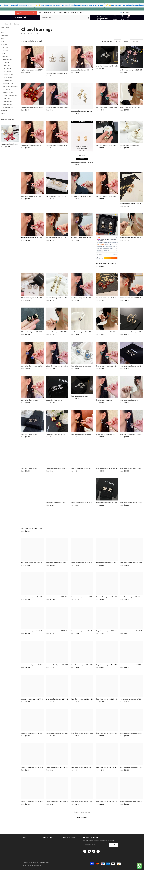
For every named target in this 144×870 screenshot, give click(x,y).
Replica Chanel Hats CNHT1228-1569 (9, 144)
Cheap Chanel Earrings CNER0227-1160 (106, 733)
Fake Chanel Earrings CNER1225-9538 (130, 203)
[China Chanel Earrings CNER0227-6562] (131, 549)
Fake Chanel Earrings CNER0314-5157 (31, 298)
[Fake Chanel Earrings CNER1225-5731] (57, 224)
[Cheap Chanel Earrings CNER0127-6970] (82, 754)
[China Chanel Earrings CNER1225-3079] (82, 489)
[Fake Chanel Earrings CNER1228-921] (131, 132)
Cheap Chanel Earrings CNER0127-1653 (57, 801)
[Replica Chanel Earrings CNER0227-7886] (32, 94)
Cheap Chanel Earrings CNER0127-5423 (131, 767)
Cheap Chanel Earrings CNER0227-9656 (82, 699)
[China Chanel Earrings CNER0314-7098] (131, 489)
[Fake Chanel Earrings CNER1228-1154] (107, 183)
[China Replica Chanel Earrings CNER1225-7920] (57, 353)
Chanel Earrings (14, 24)
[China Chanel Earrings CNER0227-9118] (107, 549)
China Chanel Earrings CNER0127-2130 (130, 597)
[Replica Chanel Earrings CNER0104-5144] (82, 140)
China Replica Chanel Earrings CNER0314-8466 (54, 400)
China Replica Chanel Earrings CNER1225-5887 (82, 366)
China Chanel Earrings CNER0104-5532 (81, 631)
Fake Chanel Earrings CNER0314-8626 (130, 238)
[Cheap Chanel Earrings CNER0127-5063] (32, 788)
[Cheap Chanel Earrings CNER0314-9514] (32, 652)
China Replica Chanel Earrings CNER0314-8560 (29, 400)
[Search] (65, 17)
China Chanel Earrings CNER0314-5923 (56, 562)
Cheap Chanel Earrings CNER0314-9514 (32, 665)
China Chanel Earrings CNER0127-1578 (31, 631)
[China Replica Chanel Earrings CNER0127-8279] (82, 421)
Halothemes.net (37, 865)
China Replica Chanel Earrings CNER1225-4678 (107, 366)
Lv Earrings (6, 62)
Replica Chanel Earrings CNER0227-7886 (32, 107)
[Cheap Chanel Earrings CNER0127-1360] (82, 788)
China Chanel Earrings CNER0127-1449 (56, 631)
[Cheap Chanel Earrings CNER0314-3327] (107, 652)
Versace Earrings (8, 107)
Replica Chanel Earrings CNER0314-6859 (57, 73)
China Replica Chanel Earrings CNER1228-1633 (32, 366)
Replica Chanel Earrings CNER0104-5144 (82, 162)
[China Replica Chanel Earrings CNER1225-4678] (107, 353)
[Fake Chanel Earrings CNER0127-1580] (57, 319)
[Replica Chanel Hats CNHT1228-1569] (10, 133)
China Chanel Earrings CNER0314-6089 (31, 562)
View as (24, 41)
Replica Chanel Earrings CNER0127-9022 (107, 107)
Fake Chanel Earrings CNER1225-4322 (81, 238)
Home (6, 24)
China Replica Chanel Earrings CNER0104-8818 (29, 468)
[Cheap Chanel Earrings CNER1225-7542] (107, 618)
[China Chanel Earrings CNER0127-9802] (57, 583)
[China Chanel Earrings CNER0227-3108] (32, 583)
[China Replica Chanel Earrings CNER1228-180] (131, 319)
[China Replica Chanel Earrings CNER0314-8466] (57, 387)
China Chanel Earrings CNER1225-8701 (130, 468)
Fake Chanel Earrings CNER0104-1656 (106, 332)
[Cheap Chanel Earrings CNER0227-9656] (82, 686)
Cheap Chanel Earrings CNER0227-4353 (57, 733)
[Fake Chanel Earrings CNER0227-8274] (107, 284)
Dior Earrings (7, 71)
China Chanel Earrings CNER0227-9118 (106, 562)
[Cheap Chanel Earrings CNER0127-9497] (32, 754)
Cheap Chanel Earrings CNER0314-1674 (131, 665)
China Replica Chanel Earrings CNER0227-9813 (128, 400)
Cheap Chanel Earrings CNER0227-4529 (32, 733)
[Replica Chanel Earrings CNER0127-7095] (131, 94)
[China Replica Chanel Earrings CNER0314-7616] (82, 385)
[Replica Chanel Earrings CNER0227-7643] (57, 94)
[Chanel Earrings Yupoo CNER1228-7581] (131, 788)
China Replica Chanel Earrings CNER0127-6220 (131, 434)
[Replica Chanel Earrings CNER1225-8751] (32, 57)
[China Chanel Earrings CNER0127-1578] (32, 618)
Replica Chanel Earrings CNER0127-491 (31, 145)
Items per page (107, 41)
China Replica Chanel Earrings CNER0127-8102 (107, 434)
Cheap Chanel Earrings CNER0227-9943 (32, 699)
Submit (113, 845)
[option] (10, 137)
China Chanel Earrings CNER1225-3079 (81, 502)
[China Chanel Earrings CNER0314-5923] (57, 549)
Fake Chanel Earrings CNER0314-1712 (81, 298)
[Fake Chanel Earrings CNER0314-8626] (131, 224)
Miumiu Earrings (7, 59)
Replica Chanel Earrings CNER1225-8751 (32, 70)
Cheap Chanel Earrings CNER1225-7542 (106, 631)
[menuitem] (10, 32)
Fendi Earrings (7, 68)
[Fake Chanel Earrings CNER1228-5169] (57, 183)
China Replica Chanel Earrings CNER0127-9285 (57, 434)
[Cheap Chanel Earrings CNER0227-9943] (32, 686)
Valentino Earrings (8, 92)
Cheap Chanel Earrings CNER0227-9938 (57, 699)
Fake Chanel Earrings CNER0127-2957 (31, 332)
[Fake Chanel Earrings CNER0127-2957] (32, 319)
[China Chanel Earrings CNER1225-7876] (32, 502)
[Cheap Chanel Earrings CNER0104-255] (107, 788)
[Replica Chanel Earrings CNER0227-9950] (131, 57)
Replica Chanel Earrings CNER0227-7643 (57, 107)
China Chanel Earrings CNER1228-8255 (81, 468)
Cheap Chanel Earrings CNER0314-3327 (106, 665)
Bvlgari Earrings (7, 104)
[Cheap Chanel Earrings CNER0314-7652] (57, 652)
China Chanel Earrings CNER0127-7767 (81, 597)
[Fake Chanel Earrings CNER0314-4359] (57, 284)
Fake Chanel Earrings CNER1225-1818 (106, 264)
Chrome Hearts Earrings (10, 95)
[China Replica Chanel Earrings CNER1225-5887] (82, 353)
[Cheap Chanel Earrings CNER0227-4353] (57, 720)
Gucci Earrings (7, 65)
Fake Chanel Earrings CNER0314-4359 (56, 298)
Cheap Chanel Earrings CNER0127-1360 (81, 801)
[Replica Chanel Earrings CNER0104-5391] (57, 132)
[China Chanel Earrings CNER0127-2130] (131, 583)
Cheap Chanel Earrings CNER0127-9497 (32, 767)
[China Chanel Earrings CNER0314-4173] (82, 549)
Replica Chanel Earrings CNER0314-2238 (107, 66)
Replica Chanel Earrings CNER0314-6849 (82, 70)
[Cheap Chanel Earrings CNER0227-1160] (107, 720)
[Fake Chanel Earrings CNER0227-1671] (131, 284)
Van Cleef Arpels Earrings (10, 86)
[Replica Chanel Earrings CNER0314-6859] (57, 58)
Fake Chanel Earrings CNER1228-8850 (31, 196)
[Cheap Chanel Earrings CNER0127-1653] (57, 788)
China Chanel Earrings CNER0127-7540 (106, 597)
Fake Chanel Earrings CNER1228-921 (130, 145)
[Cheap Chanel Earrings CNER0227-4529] (32, 720)
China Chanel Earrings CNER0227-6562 (131, 562)
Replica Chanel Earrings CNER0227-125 (81, 111)
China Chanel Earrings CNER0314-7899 (106, 502)
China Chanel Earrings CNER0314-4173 (81, 562)
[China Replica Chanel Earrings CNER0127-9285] (57, 421)
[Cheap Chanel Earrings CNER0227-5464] (107, 686)
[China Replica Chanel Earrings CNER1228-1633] (32, 353)
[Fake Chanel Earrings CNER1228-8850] (32, 183)
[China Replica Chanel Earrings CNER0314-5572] (107, 387)
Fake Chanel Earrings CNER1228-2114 (81, 196)
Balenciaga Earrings (8, 83)
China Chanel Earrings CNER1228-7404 (106, 468)
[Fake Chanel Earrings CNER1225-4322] (82, 224)
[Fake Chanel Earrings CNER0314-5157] (32, 284)
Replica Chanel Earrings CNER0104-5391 (57, 145)
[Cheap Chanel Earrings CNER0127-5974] (107, 754)
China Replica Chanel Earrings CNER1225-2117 (131, 366)
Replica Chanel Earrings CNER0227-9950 (131, 70)
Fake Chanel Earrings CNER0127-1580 (56, 332)
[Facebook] (84, 851)
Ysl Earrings (6, 89)
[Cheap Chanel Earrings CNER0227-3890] (82, 720)
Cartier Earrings (7, 80)
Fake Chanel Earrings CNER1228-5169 (56, 196)
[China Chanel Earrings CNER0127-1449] (57, 618)
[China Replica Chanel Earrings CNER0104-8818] (32, 455)
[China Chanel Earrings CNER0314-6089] (32, 549)
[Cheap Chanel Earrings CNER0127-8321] (57, 754)
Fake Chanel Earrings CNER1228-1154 (106, 196)
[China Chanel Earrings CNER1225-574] (57, 489)
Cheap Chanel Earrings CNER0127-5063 (32, 801)
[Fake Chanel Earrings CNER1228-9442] (107, 132)
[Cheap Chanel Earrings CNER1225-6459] (131, 618)
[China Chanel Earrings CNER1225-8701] (131, 455)
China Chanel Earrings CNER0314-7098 (131, 502)
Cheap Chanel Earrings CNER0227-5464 (107, 699)
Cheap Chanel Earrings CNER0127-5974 (106, 767)
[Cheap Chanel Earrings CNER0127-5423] (131, 754)
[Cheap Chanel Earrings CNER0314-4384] (82, 652)
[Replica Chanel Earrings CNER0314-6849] (82, 57)
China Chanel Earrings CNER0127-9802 (56, 597)
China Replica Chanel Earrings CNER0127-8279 (82, 434)
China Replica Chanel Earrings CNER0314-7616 (79, 396)
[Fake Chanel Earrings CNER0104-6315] (82, 319)
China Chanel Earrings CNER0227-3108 (31, 597)
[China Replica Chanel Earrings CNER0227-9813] (131, 387)
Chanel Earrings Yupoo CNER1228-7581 (131, 801)
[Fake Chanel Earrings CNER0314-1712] (82, 284)
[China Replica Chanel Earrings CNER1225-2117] (131, 353)
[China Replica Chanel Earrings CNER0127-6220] (131, 421)
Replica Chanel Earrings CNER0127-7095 (131, 107)
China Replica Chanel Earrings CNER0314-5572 (104, 400)
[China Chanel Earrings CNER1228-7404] (107, 455)
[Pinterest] (93, 851)
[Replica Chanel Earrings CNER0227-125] (82, 96)
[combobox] (63, 17)
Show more (82, 818)
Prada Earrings (7, 98)
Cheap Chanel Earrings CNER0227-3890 (82, 733)
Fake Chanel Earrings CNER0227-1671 (130, 298)
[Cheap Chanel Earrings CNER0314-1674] (131, 652)
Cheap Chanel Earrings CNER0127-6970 (81, 767)
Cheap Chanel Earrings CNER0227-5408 (131, 699)
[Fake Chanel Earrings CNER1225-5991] (32, 224)
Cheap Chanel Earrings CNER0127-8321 (57, 767)
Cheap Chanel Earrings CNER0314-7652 (57, 665)
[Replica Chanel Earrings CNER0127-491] (32, 132)
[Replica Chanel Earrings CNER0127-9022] (107, 94)
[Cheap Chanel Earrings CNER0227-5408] (131, 686)
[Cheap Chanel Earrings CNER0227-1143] (131, 720)
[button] (10, 32)
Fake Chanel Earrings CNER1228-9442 (106, 145)
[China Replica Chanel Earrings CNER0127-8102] (107, 421)
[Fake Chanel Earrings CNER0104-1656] (107, 319)
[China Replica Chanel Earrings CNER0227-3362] (32, 421)
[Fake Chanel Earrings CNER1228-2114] (82, 183)
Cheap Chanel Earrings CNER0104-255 (106, 801)
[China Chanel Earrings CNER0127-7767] (82, 583)
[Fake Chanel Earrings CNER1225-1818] (107, 237)
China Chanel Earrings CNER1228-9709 (56, 468)
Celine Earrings (7, 77)
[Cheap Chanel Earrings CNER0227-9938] (57, 686)
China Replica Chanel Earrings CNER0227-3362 (29, 434)
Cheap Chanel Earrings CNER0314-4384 (82, 665)
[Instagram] (89, 851)
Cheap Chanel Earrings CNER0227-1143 (131, 733)
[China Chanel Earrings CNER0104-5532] (82, 618)
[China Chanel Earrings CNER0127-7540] (107, 583)
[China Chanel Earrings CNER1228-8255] (82, 455)
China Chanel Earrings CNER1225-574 (56, 502)
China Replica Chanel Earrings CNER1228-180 (131, 332)
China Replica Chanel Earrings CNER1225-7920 (57, 366)
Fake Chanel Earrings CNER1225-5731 (56, 238)
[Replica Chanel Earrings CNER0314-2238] (107, 55)
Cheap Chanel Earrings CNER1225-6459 (131, 631)
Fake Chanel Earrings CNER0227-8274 (106, 298)
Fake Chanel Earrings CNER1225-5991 (31, 238)
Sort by (126, 41)
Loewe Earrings (7, 101)
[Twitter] (98, 851)
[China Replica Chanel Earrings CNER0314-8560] (32, 387)
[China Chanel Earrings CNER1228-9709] (57, 455)
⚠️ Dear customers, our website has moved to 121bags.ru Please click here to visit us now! (67, 5)
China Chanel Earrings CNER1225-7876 (31, 528)
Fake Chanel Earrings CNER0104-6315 (81, 332)
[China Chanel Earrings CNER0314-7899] (107, 489)
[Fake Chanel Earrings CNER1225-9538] (131, 187)
